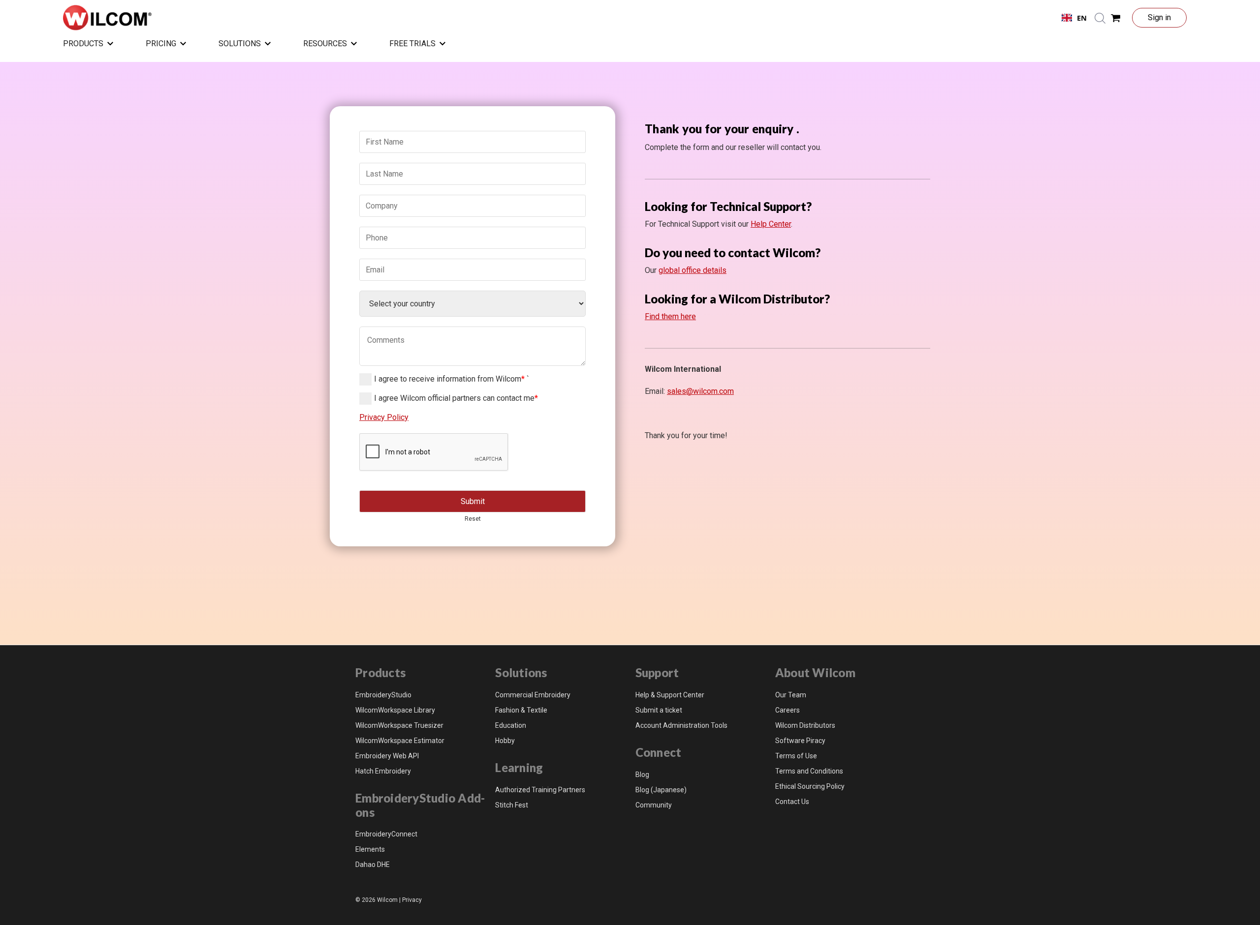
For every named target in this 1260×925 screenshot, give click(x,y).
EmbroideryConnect (386, 834)
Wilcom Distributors (805, 725)
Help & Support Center (669, 695)
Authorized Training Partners (540, 790)
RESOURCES (325, 43)
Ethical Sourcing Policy (810, 786)
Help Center (771, 224)
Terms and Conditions (809, 771)
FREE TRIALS (412, 43)
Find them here (670, 316)
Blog (642, 774)
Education (510, 725)
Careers (787, 710)
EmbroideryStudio (383, 695)
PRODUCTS (83, 43)
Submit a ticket (658, 710)
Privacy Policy (384, 417)
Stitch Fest (511, 805)
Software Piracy (800, 741)
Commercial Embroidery (532, 695)
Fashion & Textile (521, 710)
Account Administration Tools (681, 725)
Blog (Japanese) (661, 790)
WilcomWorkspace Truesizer (399, 725)
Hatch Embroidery (383, 771)
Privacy (412, 899)
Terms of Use (796, 756)
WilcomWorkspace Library (395, 710)
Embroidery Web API (387, 756)
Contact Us (792, 802)
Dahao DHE (372, 864)
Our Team (790, 695)
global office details (692, 270)
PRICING (161, 43)
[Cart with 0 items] (1115, 17)
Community (653, 805)
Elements (370, 849)
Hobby (505, 741)
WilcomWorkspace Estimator (399, 741)
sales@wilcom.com (700, 391)
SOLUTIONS (240, 43)
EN (1082, 18)
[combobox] (1074, 17)
